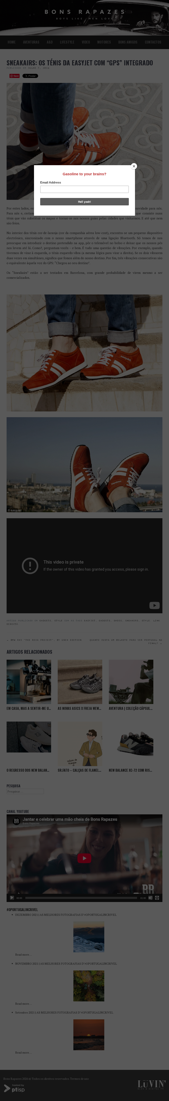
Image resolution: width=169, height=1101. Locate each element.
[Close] (134, 166)
